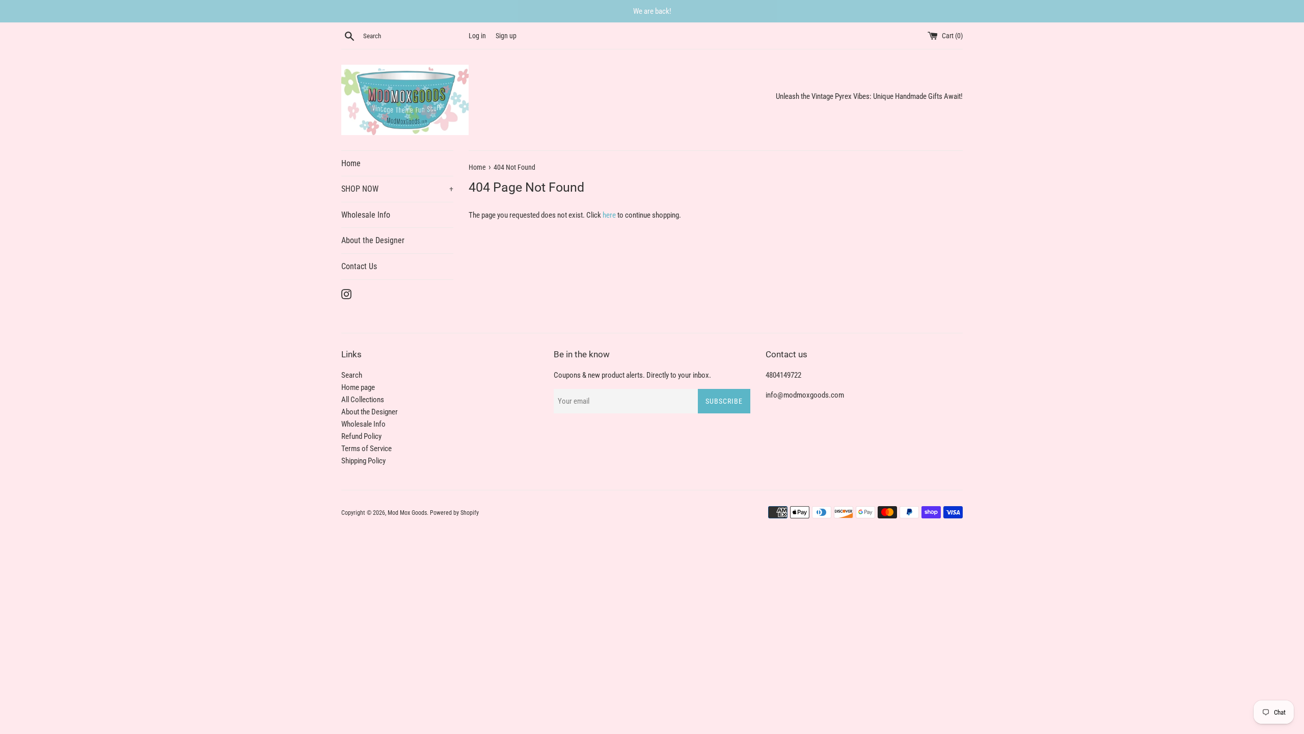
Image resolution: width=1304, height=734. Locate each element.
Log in (477, 36)
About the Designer (372, 240)
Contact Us (359, 266)
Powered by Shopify (454, 512)
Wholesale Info (365, 215)
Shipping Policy (363, 460)
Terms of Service (366, 448)
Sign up (506, 36)
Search (351, 375)
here (609, 215)
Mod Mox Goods (407, 512)
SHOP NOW (397, 189)
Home (351, 163)
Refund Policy (361, 436)
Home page (358, 387)
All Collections (362, 399)
